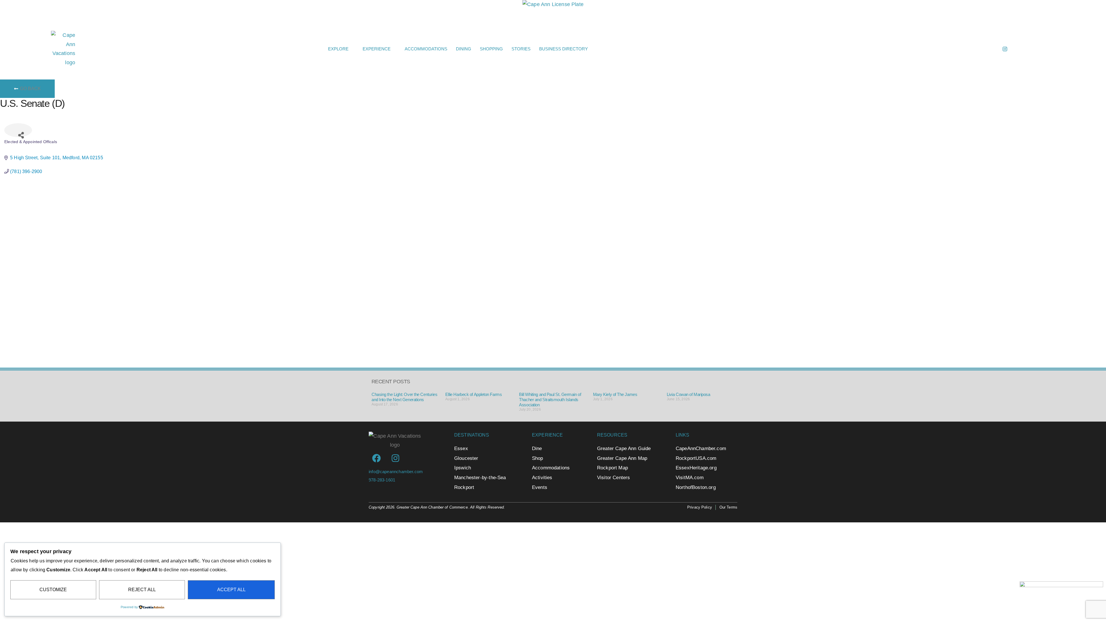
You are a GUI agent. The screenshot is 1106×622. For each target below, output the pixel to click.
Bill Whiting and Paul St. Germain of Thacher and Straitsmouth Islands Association (550, 399)
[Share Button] (18, 130)
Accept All (231, 589)
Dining (463, 48)
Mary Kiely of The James (615, 394)
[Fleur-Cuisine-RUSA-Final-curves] (1061, 612)
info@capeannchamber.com (396, 471)
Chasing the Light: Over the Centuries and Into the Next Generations (404, 397)
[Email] (979, 49)
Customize (53, 589)
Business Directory (563, 48)
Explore (338, 48)
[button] (839, 49)
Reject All (142, 589)
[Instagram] (1005, 49)
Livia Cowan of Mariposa (688, 394)
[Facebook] (992, 49)
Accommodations (426, 48)
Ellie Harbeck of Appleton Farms (473, 394)
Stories (521, 48)
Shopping (491, 48)
